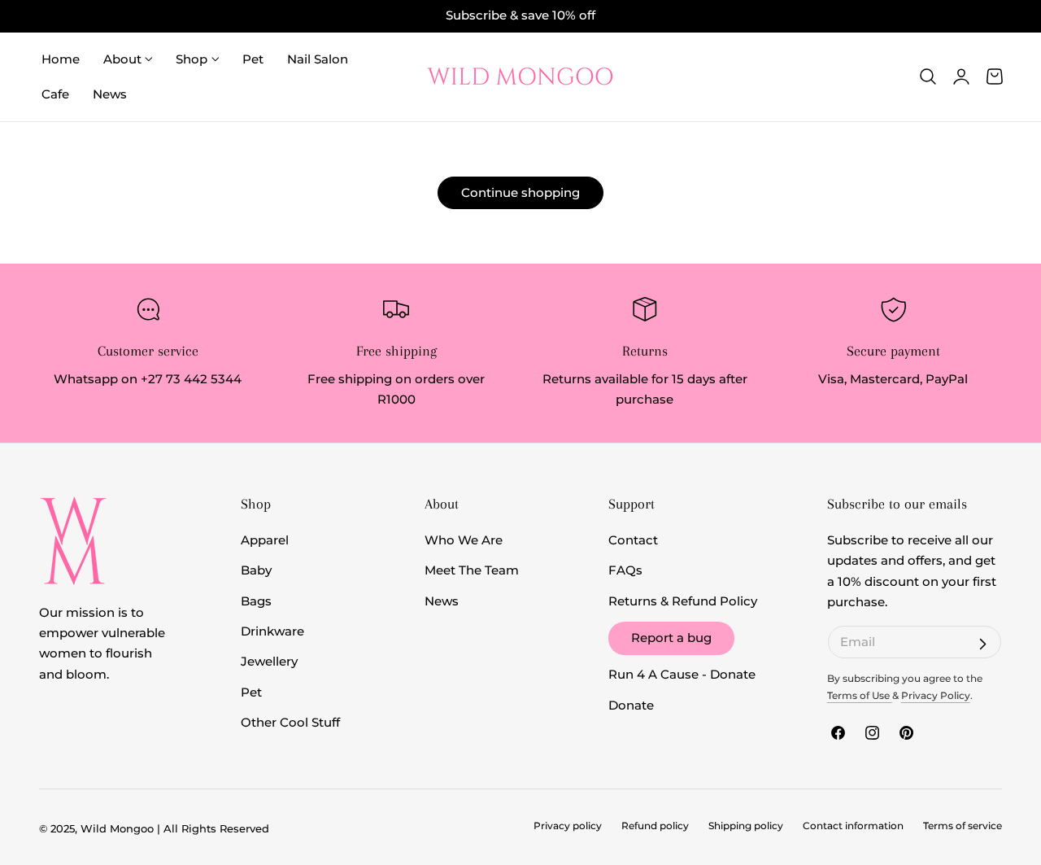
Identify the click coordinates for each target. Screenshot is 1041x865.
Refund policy (655, 826)
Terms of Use (859, 695)
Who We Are (464, 540)
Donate (631, 705)
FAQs (625, 570)
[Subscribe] (982, 644)
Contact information (853, 826)
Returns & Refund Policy (682, 601)
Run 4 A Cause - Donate (682, 674)
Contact (633, 540)
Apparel (265, 540)
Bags (256, 601)
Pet (251, 692)
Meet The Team (472, 570)
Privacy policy (568, 826)
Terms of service (962, 826)
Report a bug (671, 638)
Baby (256, 570)
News (442, 601)
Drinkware (272, 631)
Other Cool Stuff (290, 722)
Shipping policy (745, 826)
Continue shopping (520, 192)
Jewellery (269, 661)
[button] (928, 76)
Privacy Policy (935, 695)
